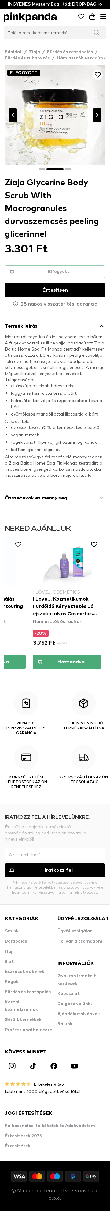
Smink (12, 931)
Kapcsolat (68, 994)
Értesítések (18, 1146)
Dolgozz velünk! (74, 1004)
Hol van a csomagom (79, 941)
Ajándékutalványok (78, 1014)
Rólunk (64, 1024)
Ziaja (34, 52)
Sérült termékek (23, 1020)
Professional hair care (28, 1030)
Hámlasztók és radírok (81, 58)
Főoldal (16, 52)
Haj (8, 951)
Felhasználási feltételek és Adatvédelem (50, 1126)
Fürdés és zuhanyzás (27, 58)
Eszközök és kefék (24, 972)
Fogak (11, 982)
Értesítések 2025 (23, 1136)
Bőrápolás (16, 941)
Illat (9, 961)
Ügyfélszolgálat (74, 931)
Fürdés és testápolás (70, 52)
